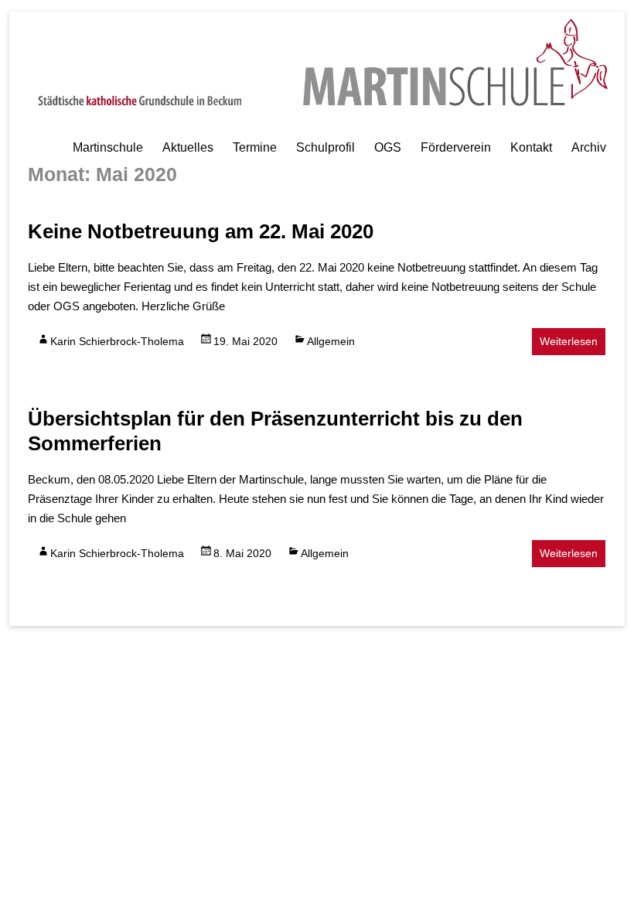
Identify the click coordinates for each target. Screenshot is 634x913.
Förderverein (456, 147)
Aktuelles (187, 147)
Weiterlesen (569, 341)
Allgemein (331, 341)
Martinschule (108, 147)
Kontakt (531, 147)
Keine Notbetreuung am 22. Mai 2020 (200, 231)
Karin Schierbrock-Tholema (117, 341)
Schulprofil (325, 147)
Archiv (588, 147)
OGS (387, 147)
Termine (255, 147)
